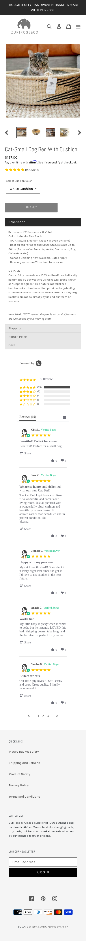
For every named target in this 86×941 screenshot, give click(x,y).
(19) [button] (39, 387)
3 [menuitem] (48, 716)
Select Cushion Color (19, 180)
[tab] (43, 328)
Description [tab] (16, 222)
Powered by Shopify (57, 926)
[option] (22, 132)
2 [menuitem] (43, 716)
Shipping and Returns (24, 763)
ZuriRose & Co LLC (37, 926)
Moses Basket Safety (24, 752)
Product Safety (19, 774)
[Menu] (78, 26)
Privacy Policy (19, 785)
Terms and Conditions (24, 797)
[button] (27, 453)
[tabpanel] (43, 275)
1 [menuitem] (38, 716)
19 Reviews (32, 169)
